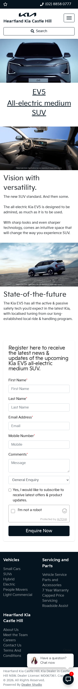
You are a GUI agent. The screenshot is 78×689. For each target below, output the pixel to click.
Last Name (17, 399)
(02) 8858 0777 (58, 4)
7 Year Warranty (55, 590)
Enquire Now (39, 531)
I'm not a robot (30, 510)
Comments (18, 455)
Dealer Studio (31, 685)
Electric (9, 585)
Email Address (20, 417)
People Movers (15, 590)
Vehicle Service (54, 575)
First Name (17, 380)
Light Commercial (17, 595)
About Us (11, 630)
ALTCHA (62, 519)
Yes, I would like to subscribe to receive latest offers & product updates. (38, 495)
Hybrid (9, 579)
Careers (9, 640)
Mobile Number (21, 436)
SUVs (7, 574)
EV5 (39, 92)
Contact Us (12, 645)
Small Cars (12, 569)
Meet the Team (15, 635)
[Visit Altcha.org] (64, 511)
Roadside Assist (55, 606)
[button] (69, 18)
